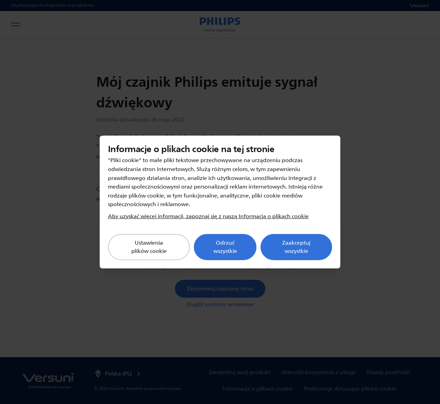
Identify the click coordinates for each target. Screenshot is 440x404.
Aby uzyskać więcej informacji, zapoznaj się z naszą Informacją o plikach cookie (208, 216)
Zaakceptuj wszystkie (296, 247)
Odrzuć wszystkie (225, 247)
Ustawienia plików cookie (149, 247)
